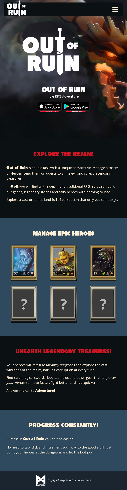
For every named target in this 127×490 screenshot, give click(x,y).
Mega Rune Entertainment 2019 (75, 480)
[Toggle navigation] (115, 9)
